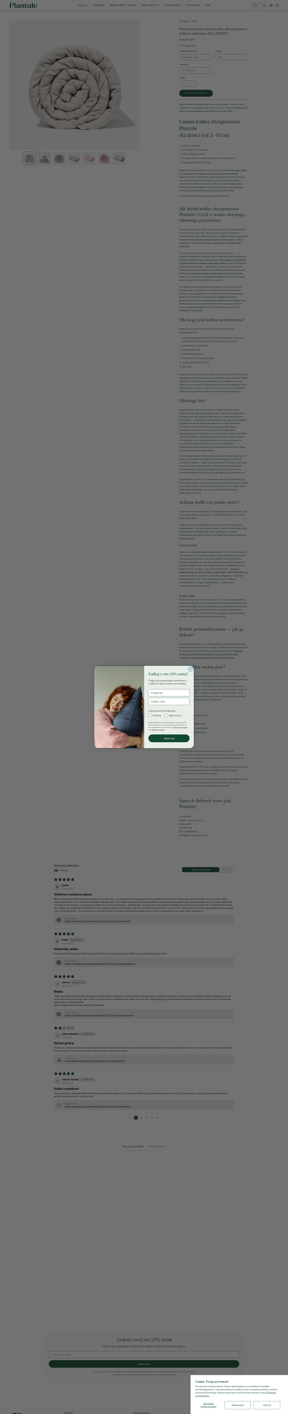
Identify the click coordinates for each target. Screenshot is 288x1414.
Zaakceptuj (238, 1405)
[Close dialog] (190, 669)
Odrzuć (267, 1405)
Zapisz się (169, 738)
